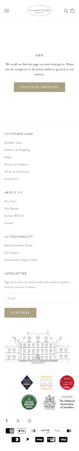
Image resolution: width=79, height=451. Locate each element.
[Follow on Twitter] (18, 421)
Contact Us (11, 179)
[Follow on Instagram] (29, 421)
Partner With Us (14, 216)
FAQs (7, 157)
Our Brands (11, 209)
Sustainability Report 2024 (20, 260)
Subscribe (20, 313)
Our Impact (11, 253)
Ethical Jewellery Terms (18, 245)
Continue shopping (39, 87)
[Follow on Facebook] (6, 421)
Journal (8, 223)
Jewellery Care (13, 143)
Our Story (10, 201)
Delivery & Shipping (17, 150)
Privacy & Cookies (16, 164)
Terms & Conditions (17, 172)
